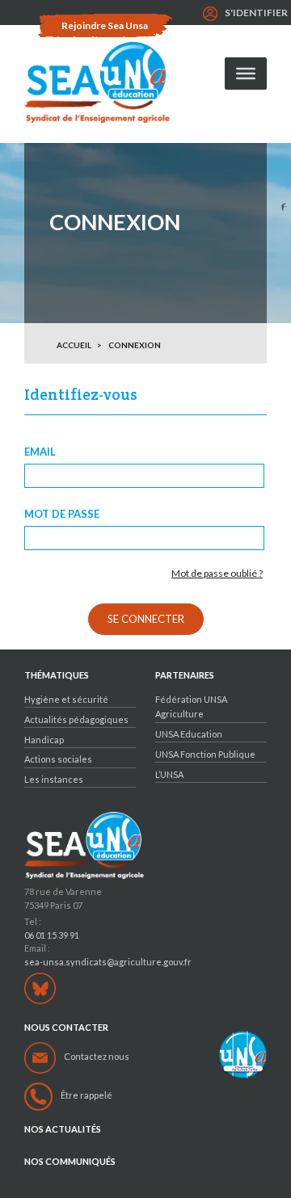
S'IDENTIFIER (256, 12)
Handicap (44, 739)
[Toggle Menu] (245, 73)
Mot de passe (61, 514)
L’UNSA (169, 774)
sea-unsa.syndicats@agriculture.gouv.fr (108, 961)
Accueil (74, 345)
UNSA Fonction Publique (205, 754)
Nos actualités (62, 1129)
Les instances (53, 779)
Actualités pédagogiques (76, 719)
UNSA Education (188, 734)
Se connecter (146, 618)
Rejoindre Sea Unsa (104, 25)
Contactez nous (96, 1056)
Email (40, 452)
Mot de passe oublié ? (217, 573)
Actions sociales (58, 759)
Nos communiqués (70, 1161)
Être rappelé (86, 1095)
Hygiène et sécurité (66, 699)
